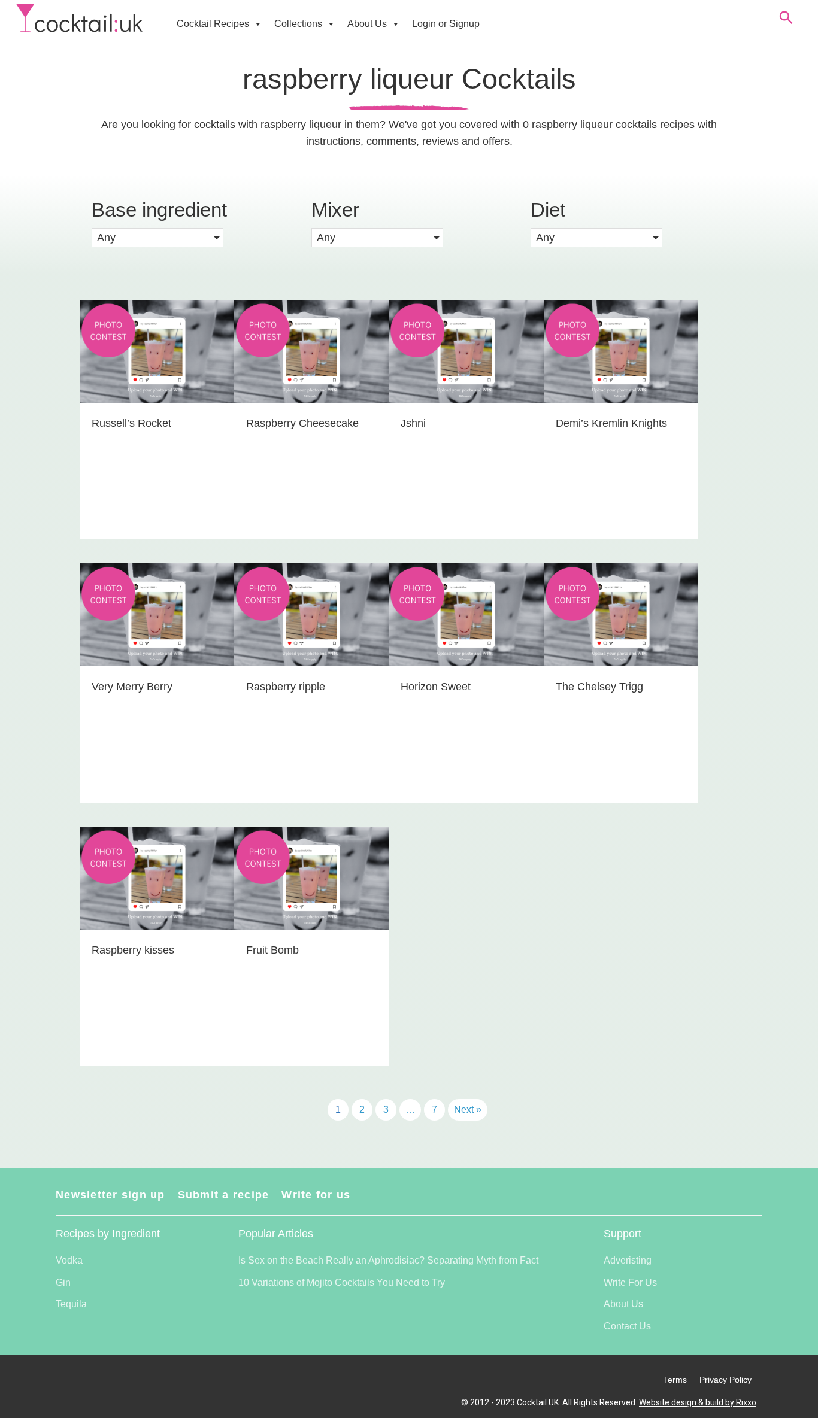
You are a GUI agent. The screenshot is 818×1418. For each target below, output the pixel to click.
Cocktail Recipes (213, 24)
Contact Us (627, 1326)
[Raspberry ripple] (311, 683)
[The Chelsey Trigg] (621, 683)
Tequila (71, 1304)
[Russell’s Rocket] (157, 419)
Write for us (315, 1195)
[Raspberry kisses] (157, 946)
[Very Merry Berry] (157, 683)
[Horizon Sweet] (466, 683)
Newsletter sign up (110, 1195)
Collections (298, 24)
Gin (63, 1282)
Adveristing (628, 1260)
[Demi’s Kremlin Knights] (621, 419)
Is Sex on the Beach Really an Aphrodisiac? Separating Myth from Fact (388, 1260)
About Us (367, 24)
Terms (675, 1379)
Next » (467, 1109)
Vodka (69, 1260)
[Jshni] (466, 419)
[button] (157, 237)
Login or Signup (446, 24)
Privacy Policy (725, 1379)
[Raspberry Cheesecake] (311, 419)
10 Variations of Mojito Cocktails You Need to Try (341, 1282)
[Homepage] (79, 18)
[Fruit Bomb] (311, 946)
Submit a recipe (223, 1195)
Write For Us (630, 1282)
